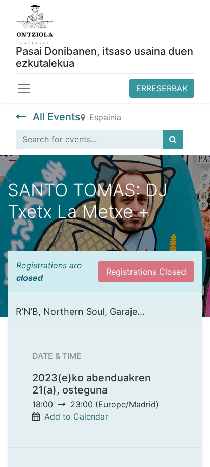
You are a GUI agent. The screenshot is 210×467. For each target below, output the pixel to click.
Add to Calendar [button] (76, 416)
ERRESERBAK (162, 88)
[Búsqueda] (173, 139)
